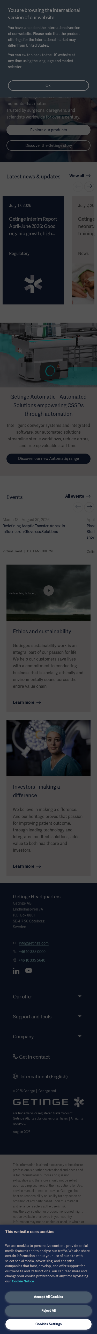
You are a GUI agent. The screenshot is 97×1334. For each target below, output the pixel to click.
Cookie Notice (23, 1281)
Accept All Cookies (48, 1297)
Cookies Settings (48, 1324)
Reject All (48, 1310)
